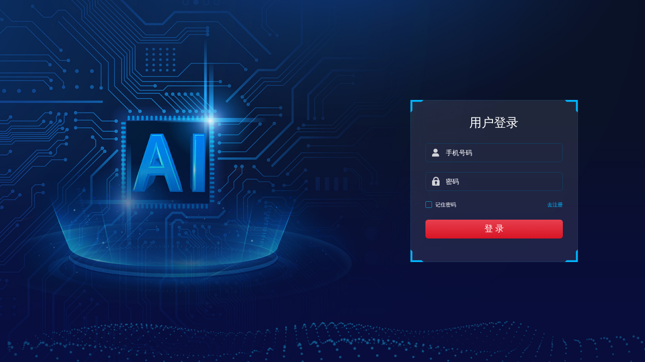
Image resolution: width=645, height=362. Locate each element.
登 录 (494, 228)
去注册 (555, 204)
